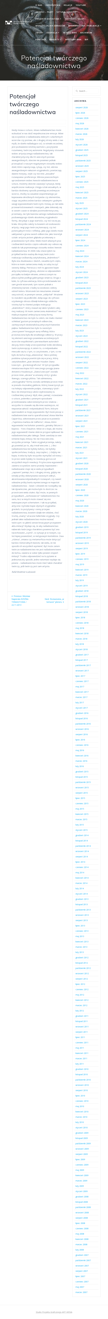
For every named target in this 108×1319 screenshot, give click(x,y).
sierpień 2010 (82, 1090)
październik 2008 (83, 1207)
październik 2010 (83, 1079)
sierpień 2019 (82, 548)
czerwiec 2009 (82, 1164)
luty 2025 (80, 203)
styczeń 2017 (82, 707)
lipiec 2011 (80, 1037)
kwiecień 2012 (82, 1000)
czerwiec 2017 (82, 681)
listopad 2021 (82, 405)
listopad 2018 (82, 596)
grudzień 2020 (82, 463)
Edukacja (52, 32)
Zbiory (39, 32)
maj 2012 (80, 994)
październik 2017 (83, 665)
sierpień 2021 (82, 421)
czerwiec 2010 (82, 1101)
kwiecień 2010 (82, 1111)
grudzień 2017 (82, 654)
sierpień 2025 (82, 171)
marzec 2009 (81, 1180)
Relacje (68, 5)
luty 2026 (80, 139)
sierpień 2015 (82, 792)
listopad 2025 (82, 155)
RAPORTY (54, 39)
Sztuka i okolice (66, 12)
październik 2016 (83, 723)
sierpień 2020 (82, 484)
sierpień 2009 (82, 1154)
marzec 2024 (81, 261)
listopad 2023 (82, 282)
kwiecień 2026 (82, 128)
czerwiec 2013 (82, 931)
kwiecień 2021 (82, 442)
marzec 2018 (81, 638)
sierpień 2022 (82, 362)
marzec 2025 (81, 197)
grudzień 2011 (82, 1016)
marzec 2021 (81, 447)
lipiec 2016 (80, 739)
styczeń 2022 (82, 394)
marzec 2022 (81, 383)
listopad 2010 (82, 1074)
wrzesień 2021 (82, 415)
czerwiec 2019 (82, 559)
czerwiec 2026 (82, 118)
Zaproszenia (52, 5)
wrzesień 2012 (82, 973)
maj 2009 (80, 1170)
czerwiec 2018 (82, 622)
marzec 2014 (81, 883)
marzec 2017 (81, 697)
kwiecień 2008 (82, 1239)
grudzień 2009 (82, 1133)
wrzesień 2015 (82, 787)
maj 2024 (80, 251)
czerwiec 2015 (82, 803)
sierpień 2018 (82, 612)
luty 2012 (80, 1010)
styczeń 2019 (82, 585)
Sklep (81, 18)
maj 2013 (80, 936)
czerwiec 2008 (82, 1228)
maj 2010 (80, 1106)
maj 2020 (80, 500)
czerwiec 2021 (82, 431)
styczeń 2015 (82, 830)
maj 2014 (80, 872)
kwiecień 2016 (82, 755)
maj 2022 (80, 373)
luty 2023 (80, 330)
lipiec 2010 (80, 1095)
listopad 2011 (82, 1021)
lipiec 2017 (80, 676)
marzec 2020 (81, 511)
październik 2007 (83, 1260)
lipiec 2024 (80, 240)
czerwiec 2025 (82, 181)
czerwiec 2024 (82, 245)
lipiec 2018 (80, 617)
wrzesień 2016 (82, 729)
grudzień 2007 (82, 1255)
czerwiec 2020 (82, 495)
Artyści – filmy (44, 12)
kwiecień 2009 (82, 1175)
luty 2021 (80, 452)
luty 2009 (80, 1186)
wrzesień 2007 (82, 1265)
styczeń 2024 (82, 272)
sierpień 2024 (82, 235)
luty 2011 (80, 1063)
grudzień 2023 (82, 277)
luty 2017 (80, 702)
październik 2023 (83, 288)
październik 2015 (83, 782)
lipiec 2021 (80, 426)
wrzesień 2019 (82, 543)
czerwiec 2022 (82, 367)
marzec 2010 (81, 1117)
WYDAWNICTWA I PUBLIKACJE (84, 25)
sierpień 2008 (82, 1218)
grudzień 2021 (82, 399)
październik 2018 (83, 601)
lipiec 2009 (80, 1159)
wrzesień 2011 (82, 1026)
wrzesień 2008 (82, 1212)
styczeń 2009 (82, 1191)
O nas (38, 5)
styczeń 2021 (82, 458)
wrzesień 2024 (82, 229)
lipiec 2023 (80, 304)
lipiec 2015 (80, 798)
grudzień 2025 (82, 150)
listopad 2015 (82, 777)
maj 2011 (80, 1048)
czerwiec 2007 (82, 1281)
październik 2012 (83, 968)
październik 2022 (83, 352)
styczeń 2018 (82, 649)
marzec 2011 (81, 1058)
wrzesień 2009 (82, 1148)
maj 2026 (80, 123)
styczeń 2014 (82, 893)
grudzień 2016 (82, 713)
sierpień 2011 (82, 1032)
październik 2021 (83, 410)
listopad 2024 (82, 219)
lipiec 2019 (80, 553)
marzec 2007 (81, 1292)
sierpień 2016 (82, 734)
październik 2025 (83, 160)
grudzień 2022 (82, 341)
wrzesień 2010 (82, 1085)
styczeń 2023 (82, 336)
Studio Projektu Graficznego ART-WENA (54, 1312)
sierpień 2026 (82, 107)
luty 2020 (80, 516)
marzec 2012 (81, 1005)
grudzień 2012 (82, 957)
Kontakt (40, 39)
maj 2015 (80, 808)
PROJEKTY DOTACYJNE (47, 18)
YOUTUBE (81, 5)
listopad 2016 (82, 718)
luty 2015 (80, 824)
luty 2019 (80, 580)
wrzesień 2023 (82, 293)
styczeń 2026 (82, 144)
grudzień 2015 (82, 771)
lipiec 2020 (80, 490)
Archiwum (86, 32)
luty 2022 (80, 389)
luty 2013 (80, 952)
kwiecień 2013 (82, 941)
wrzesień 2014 (82, 851)
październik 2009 (83, 1143)
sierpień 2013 (82, 920)
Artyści (69, 18)
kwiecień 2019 (82, 569)
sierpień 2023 (82, 298)
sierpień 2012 (82, 978)
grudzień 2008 (82, 1196)
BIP (86, 39)
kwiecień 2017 (82, 692)
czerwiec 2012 (82, 989)
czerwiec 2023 (82, 309)
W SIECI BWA (70, 32)
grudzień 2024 (82, 213)
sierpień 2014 (82, 856)
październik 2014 (83, 846)
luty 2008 (80, 1249)
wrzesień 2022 (82, 357)
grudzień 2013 (82, 899)
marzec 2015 (81, 819)
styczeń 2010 (82, 1127)
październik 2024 (83, 224)
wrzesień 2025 (82, 166)
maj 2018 (80, 628)
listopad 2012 (82, 962)
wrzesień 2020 (82, 479)
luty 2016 (80, 766)
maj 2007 (80, 1287)
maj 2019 (80, 564)
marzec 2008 (81, 1244)
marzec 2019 (81, 575)
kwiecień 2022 (82, 378)
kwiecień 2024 (82, 256)
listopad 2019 (82, 532)
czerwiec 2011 (82, 1042)
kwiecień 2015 (82, 814)
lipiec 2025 (80, 176)
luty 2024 (80, 267)
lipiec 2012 (80, 984)
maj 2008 (80, 1233)
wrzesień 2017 (82, 670)
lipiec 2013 (80, 925)
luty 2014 (80, 888)
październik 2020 (83, 474)
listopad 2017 (82, 660)
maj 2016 (80, 750)
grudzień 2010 (82, 1069)
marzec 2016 (81, 761)
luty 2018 (80, 644)
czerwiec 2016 (82, 745)
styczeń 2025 (82, 208)
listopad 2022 (82, 346)
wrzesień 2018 (82, 607)
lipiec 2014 (80, 862)
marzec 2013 (81, 947)
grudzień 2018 (82, 591)
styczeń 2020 (82, 522)
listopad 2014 (82, 840)
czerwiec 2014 (82, 867)
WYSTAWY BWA (73, 39)
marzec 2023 (81, 325)
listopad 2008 (82, 1202)
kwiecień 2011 (82, 1053)
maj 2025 (80, 187)
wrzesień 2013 (82, 915)
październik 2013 (83, 909)
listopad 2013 (82, 904)
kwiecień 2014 (82, 877)
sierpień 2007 (82, 1271)
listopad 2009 (82, 1138)
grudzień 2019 (82, 527)
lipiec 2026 (80, 112)
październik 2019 (83, 537)
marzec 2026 (81, 134)
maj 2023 (80, 314)
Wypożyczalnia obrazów (50, 25)
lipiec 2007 (80, 1276)
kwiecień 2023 (82, 320)
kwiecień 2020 (82, 506)
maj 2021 (80, 437)
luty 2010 (80, 1122)
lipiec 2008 (80, 1223)
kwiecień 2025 (82, 192)
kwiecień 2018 (82, 633)
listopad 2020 (82, 468)
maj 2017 (80, 686)
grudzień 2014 (82, 835)
